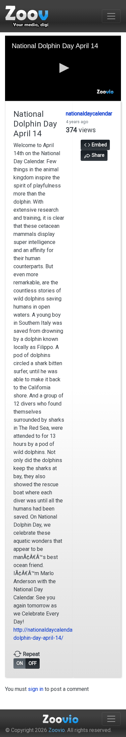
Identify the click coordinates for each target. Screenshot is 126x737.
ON (19, 663)
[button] (63, 68)
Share (97, 155)
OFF (33, 663)
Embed (99, 144)
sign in (35, 689)
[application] (63, 68)
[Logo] (105, 92)
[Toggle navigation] (111, 16)
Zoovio (56, 730)
